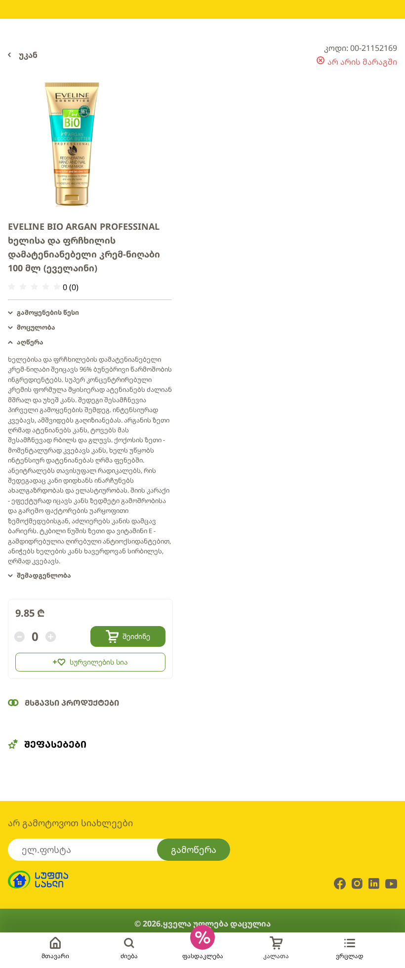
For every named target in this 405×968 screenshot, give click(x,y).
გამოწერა (193, 849)
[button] (90, 312)
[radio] (11, 287)
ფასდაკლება (202, 956)
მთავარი (55, 956)
